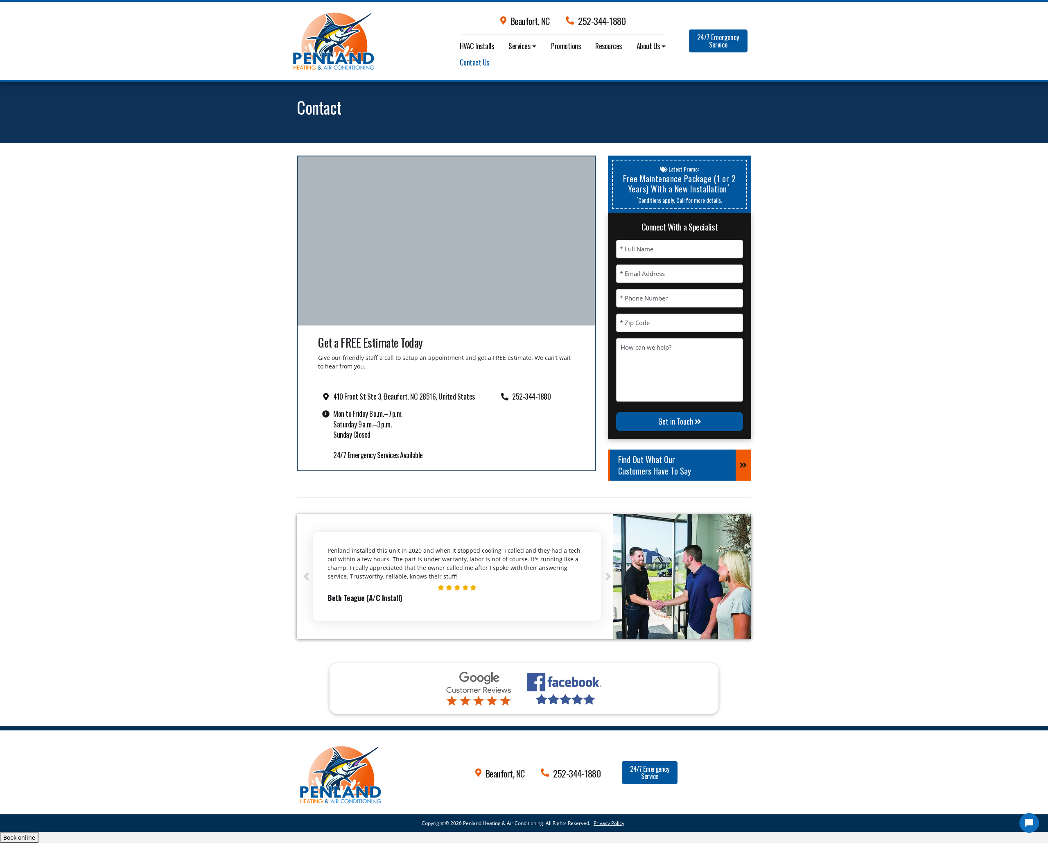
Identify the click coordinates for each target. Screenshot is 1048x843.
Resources (608, 46)
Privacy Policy (609, 823)
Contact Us (474, 62)
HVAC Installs (477, 46)
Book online (19, 837)
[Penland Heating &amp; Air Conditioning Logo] (339, 771)
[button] (306, 576)
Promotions (565, 46)
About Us (648, 46)
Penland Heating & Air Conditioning (503, 823)
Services (519, 46)
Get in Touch (676, 421)
